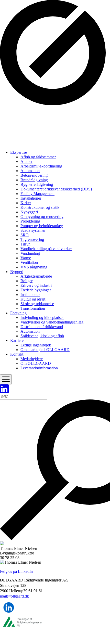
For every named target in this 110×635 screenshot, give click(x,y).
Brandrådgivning (34, 180)
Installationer (30, 198)
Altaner (26, 161)
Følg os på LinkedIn (16, 571)
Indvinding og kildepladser (42, 317)
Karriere (17, 340)
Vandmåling (30, 253)
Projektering (30, 221)
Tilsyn (25, 244)
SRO (24, 235)
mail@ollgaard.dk (14, 596)
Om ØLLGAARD (35, 363)
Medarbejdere (31, 359)
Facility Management (37, 193)
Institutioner (30, 294)
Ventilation (29, 262)
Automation (30, 171)
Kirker (25, 203)
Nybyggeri (29, 212)
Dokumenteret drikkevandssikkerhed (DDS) (56, 189)
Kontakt (16, 354)
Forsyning (18, 313)
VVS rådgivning (33, 267)
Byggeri (16, 271)
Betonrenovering (34, 175)
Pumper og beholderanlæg (41, 226)
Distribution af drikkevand (41, 327)
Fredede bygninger (35, 290)
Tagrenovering (32, 239)
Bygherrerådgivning (36, 184)
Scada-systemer (33, 230)
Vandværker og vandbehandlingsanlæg (51, 322)
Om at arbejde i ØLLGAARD (45, 349)
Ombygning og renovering (41, 216)
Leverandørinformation (39, 368)
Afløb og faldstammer (38, 157)
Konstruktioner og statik (39, 207)
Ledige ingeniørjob (35, 345)
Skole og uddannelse (37, 304)
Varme (25, 258)
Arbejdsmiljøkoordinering (41, 166)
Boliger (26, 281)
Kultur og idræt (32, 299)
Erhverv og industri (36, 285)
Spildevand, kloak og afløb (42, 336)
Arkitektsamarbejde (36, 276)
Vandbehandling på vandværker (46, 249)
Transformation (32, 308)
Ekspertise (18, 152)
